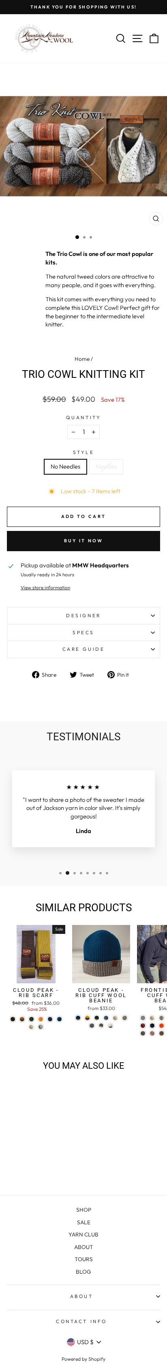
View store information (45, 587)
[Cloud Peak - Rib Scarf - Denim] (50, 1019)
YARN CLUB (83, 1234)
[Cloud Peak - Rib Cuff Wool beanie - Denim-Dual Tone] (106, 1018)
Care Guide (83, 649)
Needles (106, 466)
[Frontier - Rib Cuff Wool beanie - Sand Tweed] (161, 1033)
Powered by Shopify (83, 1359)
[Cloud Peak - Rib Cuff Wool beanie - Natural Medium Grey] (125, 1018)
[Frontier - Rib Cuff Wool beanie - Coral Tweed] (152, 1033)
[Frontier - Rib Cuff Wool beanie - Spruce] (152, 1026)
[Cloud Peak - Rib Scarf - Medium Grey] (41, 1027)
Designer (83, 615)
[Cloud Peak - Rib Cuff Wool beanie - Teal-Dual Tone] (78, 1018)
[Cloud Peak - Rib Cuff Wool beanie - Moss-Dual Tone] (97, 1018)
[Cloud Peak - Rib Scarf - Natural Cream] (31, 1027)
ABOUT (83, 1247)
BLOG (83, 1271)
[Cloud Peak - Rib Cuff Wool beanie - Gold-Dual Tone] (87, 1018)
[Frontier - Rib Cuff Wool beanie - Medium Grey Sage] (143, 1033)
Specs (83, 632)
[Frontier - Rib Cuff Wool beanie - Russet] (143, 1026)
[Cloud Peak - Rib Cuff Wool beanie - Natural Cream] (115, 1018)
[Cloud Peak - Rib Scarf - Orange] (41, 1019)
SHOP (83, 1209)
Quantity (83, 417)
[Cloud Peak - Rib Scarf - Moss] (31, 1019)
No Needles (65, 466)
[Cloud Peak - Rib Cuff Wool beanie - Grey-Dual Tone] (101, 1026)
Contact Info (81, 1321)
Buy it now (83, 540)
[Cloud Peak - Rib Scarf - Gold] (22, 1019)
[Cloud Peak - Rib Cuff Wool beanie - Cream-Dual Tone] (110, 1026)
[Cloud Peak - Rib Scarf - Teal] (59, 1019)
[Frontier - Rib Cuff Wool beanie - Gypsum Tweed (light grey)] (143, 1018)
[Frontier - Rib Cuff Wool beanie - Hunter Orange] (161, 1026)
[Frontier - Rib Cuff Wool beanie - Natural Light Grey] (161, 1018)
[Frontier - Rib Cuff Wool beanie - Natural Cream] (152, 1018)
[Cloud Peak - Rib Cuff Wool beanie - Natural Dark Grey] (92, 1026)
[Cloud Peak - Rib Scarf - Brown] (13, 1019)
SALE (83, 1222)
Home (82, 358)
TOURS (84, 1259)
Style (83, 452)
